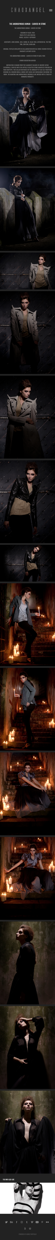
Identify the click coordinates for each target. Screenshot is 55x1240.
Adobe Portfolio (31, 1234)
